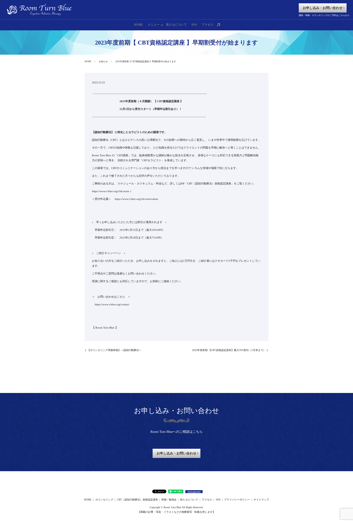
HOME (138, 24)
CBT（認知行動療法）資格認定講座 (137, 499)
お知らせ (103, 61)
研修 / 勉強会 (168, 499)
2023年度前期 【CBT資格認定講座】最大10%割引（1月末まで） (229, 350)
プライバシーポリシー (237, 499)
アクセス (207, 24)
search (218, 25)
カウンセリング (104, 499)
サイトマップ (261, 499)
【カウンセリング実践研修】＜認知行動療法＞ (114, 350)
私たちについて (176, 24)
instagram (194, 491)
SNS (194, 24)
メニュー (153, 24)
